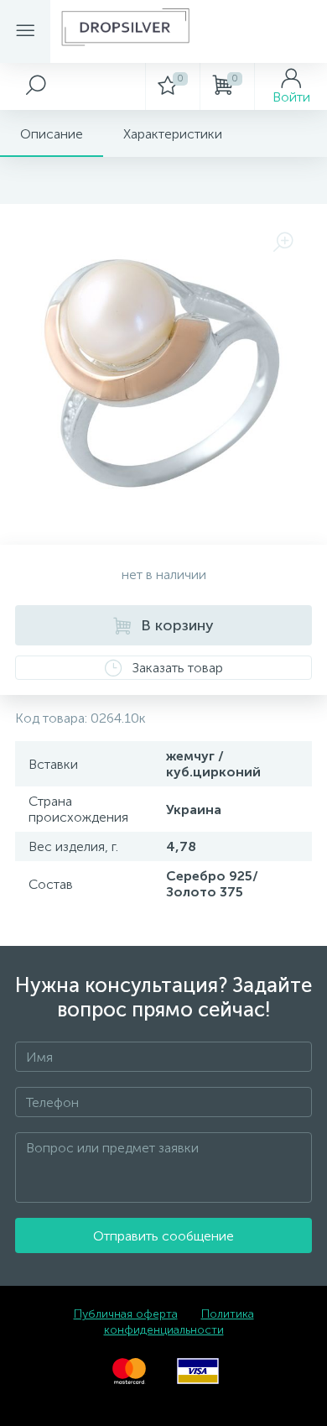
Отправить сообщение (163, 1236)
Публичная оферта (126, 1314)
